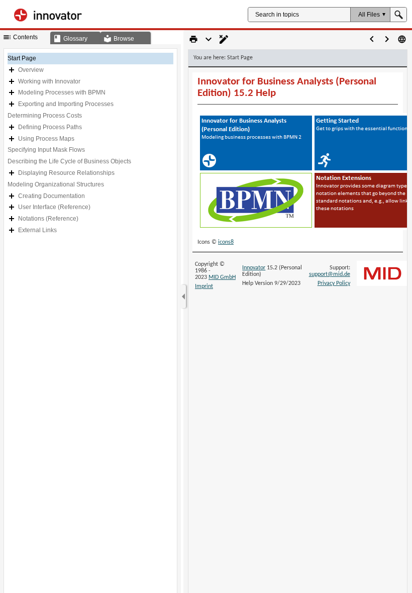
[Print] (193, 39)
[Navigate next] (386, 39)
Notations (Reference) (48, 218)
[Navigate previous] (371, 39)
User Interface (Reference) (54, 207)
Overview (31, 69)
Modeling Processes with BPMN (62, 92)
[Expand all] (208, 39)
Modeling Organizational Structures (56, 184)
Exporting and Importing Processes (66, 104)
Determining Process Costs (45, 115)
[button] (370, 15)
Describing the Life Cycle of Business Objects (69, 161)
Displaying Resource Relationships (66, 172)
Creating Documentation (51, 196)
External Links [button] (37, 230)
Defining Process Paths (50, 127)
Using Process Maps (46, 138)
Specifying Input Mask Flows (46, 149)
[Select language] (401, 39)
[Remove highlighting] (223, 39)
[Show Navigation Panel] (183, 296)
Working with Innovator (49, 81)
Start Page (22, 58)
